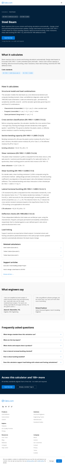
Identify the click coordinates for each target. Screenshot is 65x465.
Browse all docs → (8, 274)
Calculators (5, 12)
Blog (3, 440)
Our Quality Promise (7, 428)
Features (4, 426)
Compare (4, 445)
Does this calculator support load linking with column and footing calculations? (30, 362)
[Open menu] (61, 3)
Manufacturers (38, 419)
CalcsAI (4, 419)
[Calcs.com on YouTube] (6, 406)
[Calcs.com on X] (11, 406)
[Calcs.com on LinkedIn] (3, 406)
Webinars (4, 442)
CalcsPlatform (5, 414)
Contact (36, 445)
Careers (36, 440)
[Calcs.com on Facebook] (8, 406)
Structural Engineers (39, 414)
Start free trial (8, 38)
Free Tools (5, 437)
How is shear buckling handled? (14, 357)
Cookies (36, 453)
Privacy (35, 447)
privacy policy (30, 461)
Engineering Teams (39, 417)
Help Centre (5, 447)
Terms (35, 450)
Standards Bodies (38, 422)
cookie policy (40, 461)
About (35, 437)
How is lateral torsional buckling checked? (17, 351)
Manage (51, 461)
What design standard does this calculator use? (19, 334)
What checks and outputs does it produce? (17, 346)
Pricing (3, 431)
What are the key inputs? (12, 340)
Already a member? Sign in (26, 387)
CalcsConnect (5, 417)
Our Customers (38, 442)
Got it (59, 461)
